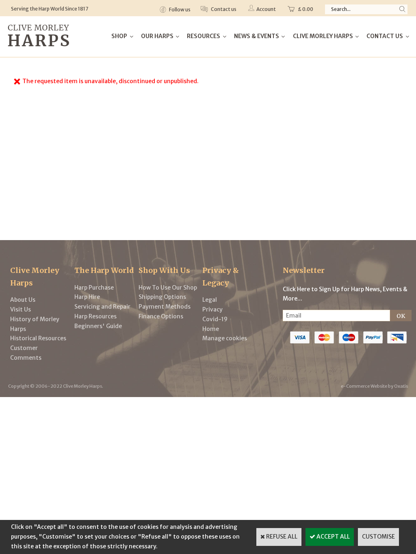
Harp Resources (95, 316)
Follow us (179, 9)
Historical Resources (38, 338)
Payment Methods (165, 306)
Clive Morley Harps (323, 36)
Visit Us (20, 309)
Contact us (223, 9)
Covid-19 (215, 319)
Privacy (212, 309)
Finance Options (161, 316)
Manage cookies (224, 338)
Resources (203, 36)
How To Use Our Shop (168, 287)
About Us (22, 299)
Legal (209, 299)
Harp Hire (87, 297)
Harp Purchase (94, 287)
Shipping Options (162, 297)
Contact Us (384, 36)
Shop (119, 36)
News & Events (256, 36)
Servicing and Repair (102, 306)
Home (210, 329)
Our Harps (157, 36)
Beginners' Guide (98, 326)
